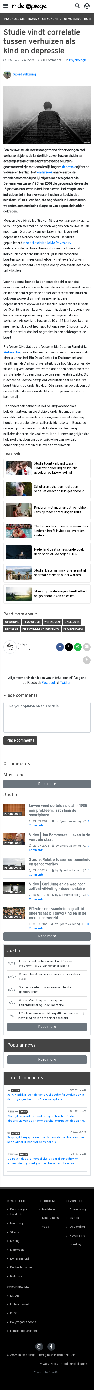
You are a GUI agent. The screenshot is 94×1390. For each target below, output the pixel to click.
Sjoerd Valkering (24, 74)
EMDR (14, 1296)
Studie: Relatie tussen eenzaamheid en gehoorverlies (60, 862)
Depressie (11, 628)
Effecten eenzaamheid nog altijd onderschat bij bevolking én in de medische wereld (57, 913)
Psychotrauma (73, 628)
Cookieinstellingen (74, 1364)
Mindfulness (50, 1218)
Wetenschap (12, 353)
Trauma (33, 19)
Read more (47, 784)
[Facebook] (51, 1347)
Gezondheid (52, 19)
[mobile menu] (5, 6)
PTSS (14, 1313)
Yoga (45, 1227)
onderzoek (44, 172)
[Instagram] (39, 1347)
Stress (14, 1232)
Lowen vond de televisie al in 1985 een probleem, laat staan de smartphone (58, 810)
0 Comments (51, 60)
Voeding (75, 1244)
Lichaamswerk (20, 1304)
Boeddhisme (47, 1201)
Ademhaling (78, 1209)
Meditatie (49, 1209)
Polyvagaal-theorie (23, 1322)
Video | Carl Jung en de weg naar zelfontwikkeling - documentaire (57, 886)
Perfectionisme (21, 1267)
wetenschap (52, 622)
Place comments (20, 740)
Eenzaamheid (19, 1259)
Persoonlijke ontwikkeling (40, 628)
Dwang (15, 1241)
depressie (69, 167)
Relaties (16, 1276)
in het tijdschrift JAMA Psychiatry (47, 243)
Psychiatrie (77, 1236)
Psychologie (14, 19)
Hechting (16, 1223)
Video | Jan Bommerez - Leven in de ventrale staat (59, 837)
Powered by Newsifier (47, 1372)
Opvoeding (73, 19)
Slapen (74, 1218)
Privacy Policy (48, 1364)
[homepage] (29, 6)
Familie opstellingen (24, 1331)
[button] (76, 7)
